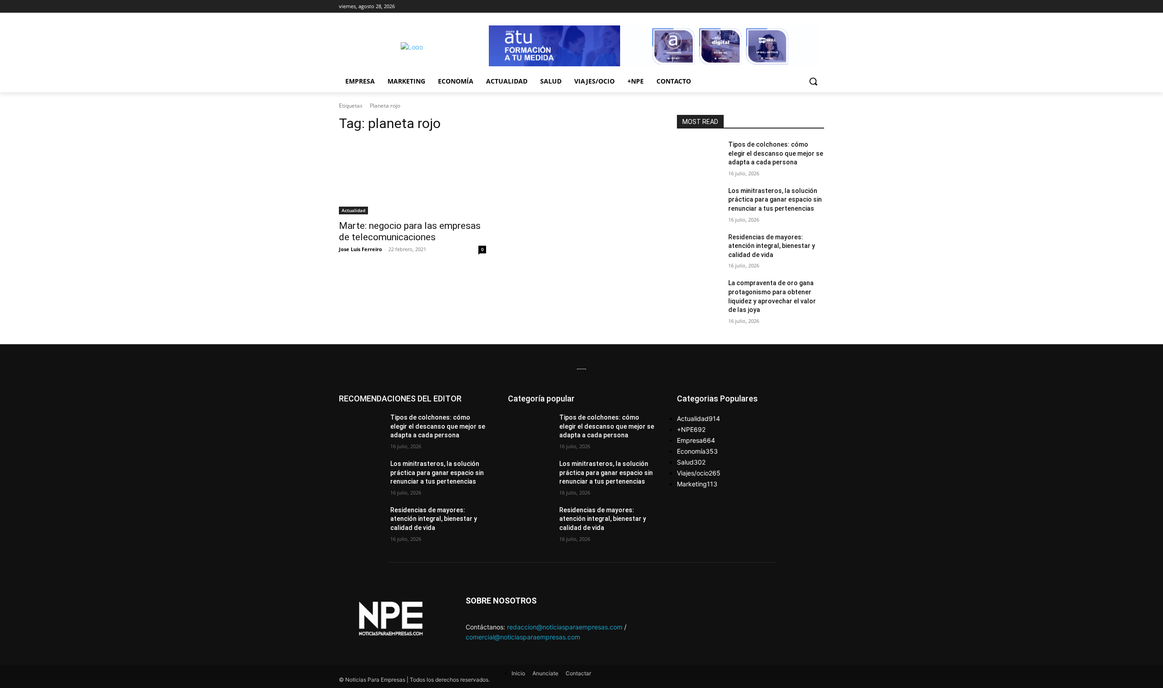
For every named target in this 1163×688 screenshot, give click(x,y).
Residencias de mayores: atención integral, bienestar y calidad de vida (771, 245)
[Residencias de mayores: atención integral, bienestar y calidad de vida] (699, 248)
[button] (813, 81)
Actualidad (353, 210)
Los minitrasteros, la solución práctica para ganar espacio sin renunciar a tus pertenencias (775, 199)
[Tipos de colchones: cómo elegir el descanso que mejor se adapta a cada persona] (699, 155)
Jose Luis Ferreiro (360, 249)
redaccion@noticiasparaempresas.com (564, 627)
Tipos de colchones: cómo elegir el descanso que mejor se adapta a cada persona (775, 153)
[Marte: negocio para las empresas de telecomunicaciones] (412, 177)
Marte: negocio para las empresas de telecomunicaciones (410, 231)
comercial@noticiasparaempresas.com (523, 637)
